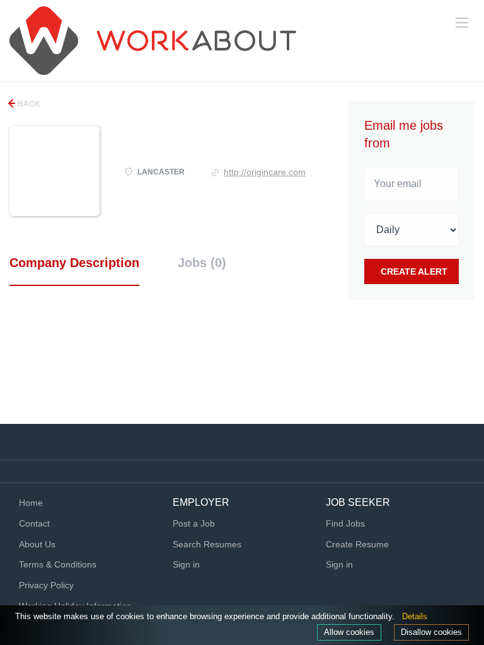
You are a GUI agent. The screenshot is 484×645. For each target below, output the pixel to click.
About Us (37, 544)
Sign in (186, 564)
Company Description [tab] (74, 263)
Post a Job (194, 523)
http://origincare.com (265, 172)
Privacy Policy (46, 585)
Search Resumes (207, 544)
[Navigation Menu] (462, 22)
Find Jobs (345, 523)
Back (28, 104)
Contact (34, 523)
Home (31, 503)
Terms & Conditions (57, 564)
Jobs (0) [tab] (202, 263)
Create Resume (357, 544)
